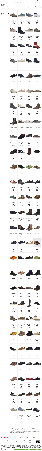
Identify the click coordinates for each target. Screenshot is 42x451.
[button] (40, 1)
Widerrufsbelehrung (9, 441)
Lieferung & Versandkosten (16, 440)
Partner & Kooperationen (3, 442)
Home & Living (2, 13)
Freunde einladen (2, 441)
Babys (1, 10)
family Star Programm (3, 440)
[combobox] (36, 2)
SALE (1, 14)
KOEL (13, 435)
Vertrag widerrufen (16, 442)
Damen (23, 442)
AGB (7, 440)
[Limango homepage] (3, 1)
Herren (2, 12)
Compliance (8, 442)
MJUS (15, 435)
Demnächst (30, 441)
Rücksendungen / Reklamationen (17, 441)
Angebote (24, 440)
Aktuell (30, 440)
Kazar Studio (11, 435)
